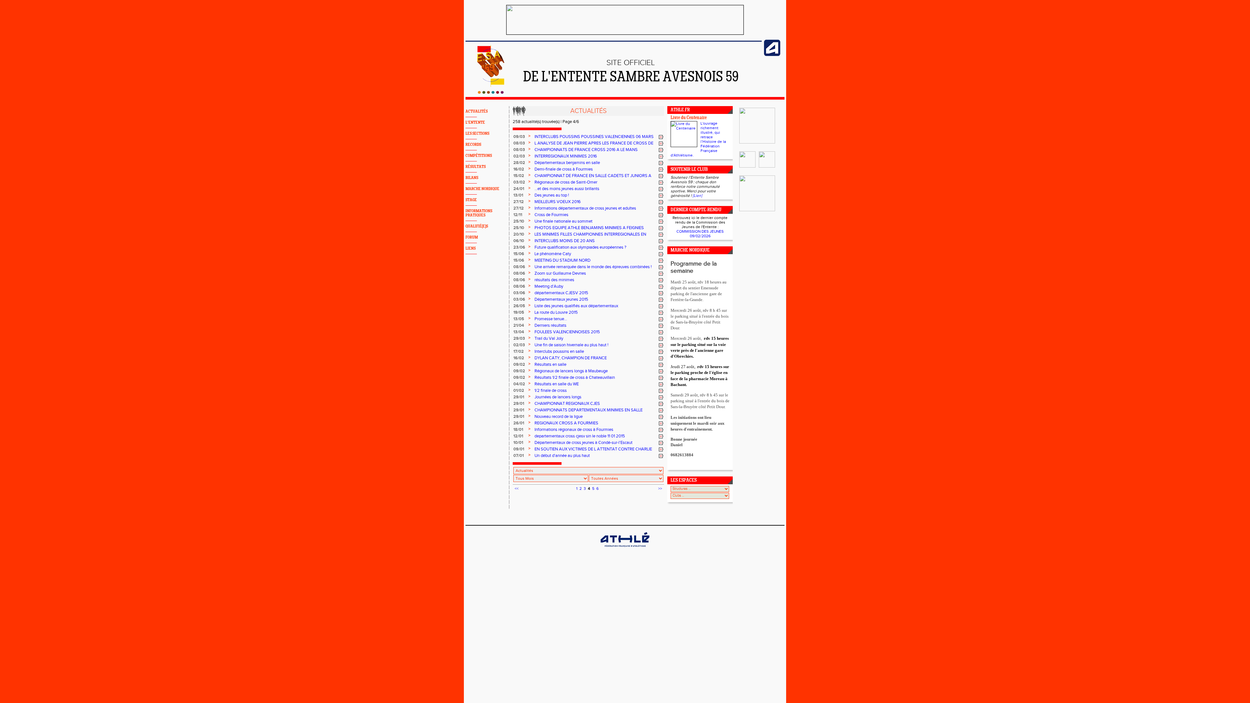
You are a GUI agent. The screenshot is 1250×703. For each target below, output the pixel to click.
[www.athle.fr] (772, 54)
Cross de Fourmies (551, 214)
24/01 (518, 188)
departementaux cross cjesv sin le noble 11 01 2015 (580, 436)
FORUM (471, 237)
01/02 (518, 390)
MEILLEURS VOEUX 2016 (558, 201)
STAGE (471, 200)
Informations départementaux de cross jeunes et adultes (585, 208)
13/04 (518, 332)
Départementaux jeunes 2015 (561, 299)
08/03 (519, 143)
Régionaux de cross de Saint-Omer (566, 182)
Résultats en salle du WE (557, 384)
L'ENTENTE (475, 122)
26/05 (519, 306)
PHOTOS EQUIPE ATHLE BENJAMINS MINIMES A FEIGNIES (589, 227)
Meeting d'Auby (549, 286)
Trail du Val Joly (549, 338)
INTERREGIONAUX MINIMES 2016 (566, 156)
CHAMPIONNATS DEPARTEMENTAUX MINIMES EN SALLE (589, 410)
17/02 (518, 351)
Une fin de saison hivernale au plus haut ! (571, 345)
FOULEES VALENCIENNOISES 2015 (567, 332)
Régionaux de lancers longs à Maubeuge (571, 371)
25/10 (518, 221)
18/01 (518, 429)
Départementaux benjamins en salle (567, 162)
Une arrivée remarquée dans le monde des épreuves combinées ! (593, 266)
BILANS (471, 178)
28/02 (519, 162)
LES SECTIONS (477, 133)
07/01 (518, 455)
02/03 (519, 156)
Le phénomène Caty (553, 253)
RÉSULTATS (475, 167)
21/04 (518, 325)
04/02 (519, 384)
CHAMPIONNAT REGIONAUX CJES (567, 403)
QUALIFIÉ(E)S (476, 226)
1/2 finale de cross (551, 390)
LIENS (470, 248)
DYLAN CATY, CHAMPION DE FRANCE (571, 358)
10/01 (518, 442)
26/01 (518, 423)
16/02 (518, 169)
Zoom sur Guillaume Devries (560, 273)
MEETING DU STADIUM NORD (562, 260)
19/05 (518, 312)
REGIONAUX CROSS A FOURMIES (566, 423)
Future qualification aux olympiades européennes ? (580, 247)
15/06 (518, 253)
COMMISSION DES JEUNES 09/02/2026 (700, 233)
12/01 (518, 436)
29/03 (519, 338)
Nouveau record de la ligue (559, 416)
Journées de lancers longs (558, 397)
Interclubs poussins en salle (559, 351)
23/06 (519, 247)
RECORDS (473, 145)
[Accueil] (490, 92)
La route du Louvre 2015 (556, 312)
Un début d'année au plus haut (562, 455)
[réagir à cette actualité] (661, 137)
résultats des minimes (554, 280)
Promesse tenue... (551, 319)
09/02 (519, 364)
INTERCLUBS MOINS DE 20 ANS (565, 240)
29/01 (518, 397)
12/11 (517, 214)
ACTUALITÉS (476, 111)
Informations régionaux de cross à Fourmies (574, 429)
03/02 (519, 182)
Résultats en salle (550, 364)
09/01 (518, 449)
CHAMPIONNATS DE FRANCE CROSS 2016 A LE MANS (586, 149)
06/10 (518, 240)
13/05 (518, 319)
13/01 (518, 195)
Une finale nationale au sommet (563, 221)
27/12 (518, 201)
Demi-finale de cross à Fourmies (564, 169)
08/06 (519, 266)
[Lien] (697, 195)
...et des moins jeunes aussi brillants (567, 188)
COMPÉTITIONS (478, 156)
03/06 (519, 293)
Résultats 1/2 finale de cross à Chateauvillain (575, 377)
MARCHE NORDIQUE (482, 189)
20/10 (518, 234)
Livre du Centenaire (689, 118)
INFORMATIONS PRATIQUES (478, 213)
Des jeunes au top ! (552, 195)
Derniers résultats (550, 325)
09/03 (519, 136)
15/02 (518, 175)
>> (660, 488)
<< (517, 488)
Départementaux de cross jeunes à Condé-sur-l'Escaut (583, 442)
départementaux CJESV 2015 (561, 293)
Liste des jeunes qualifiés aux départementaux (576, 306)
